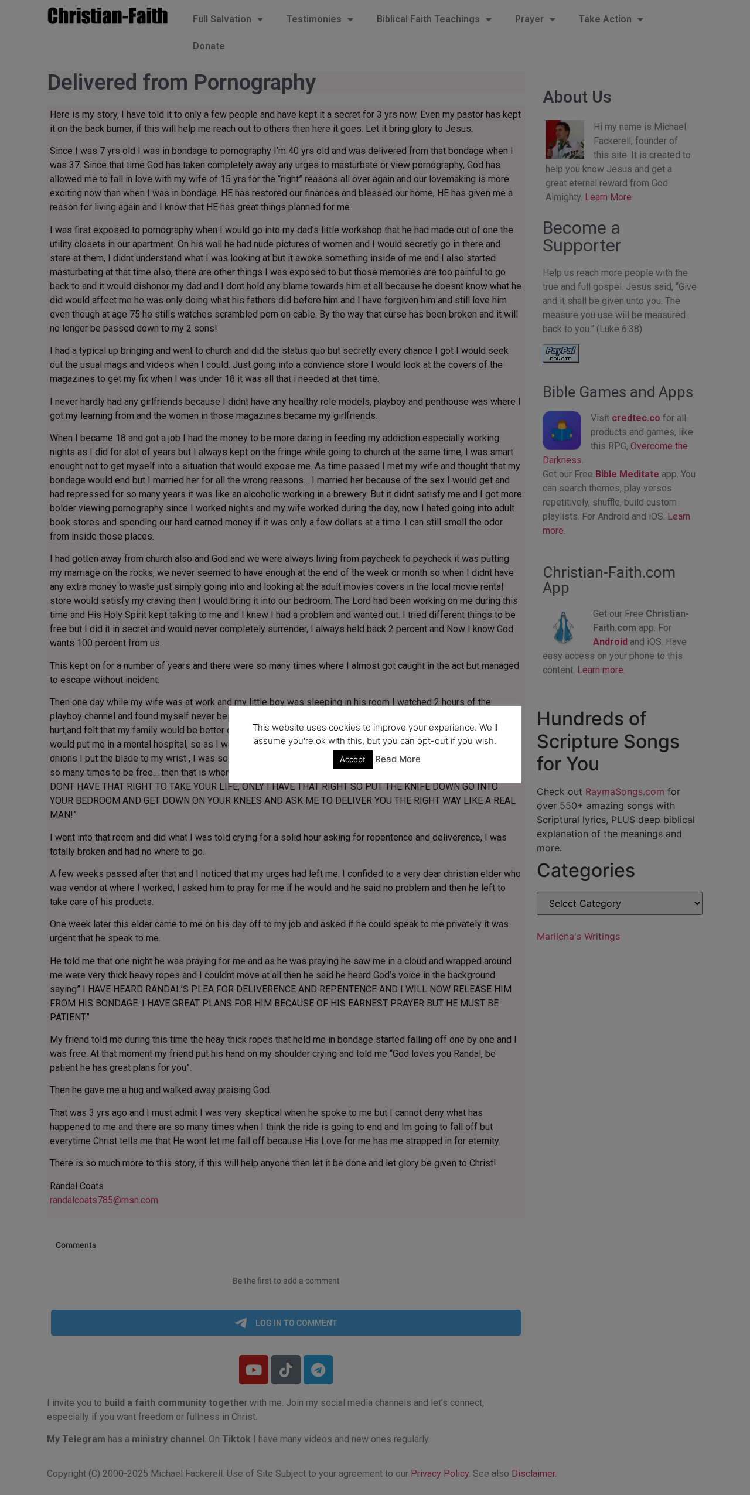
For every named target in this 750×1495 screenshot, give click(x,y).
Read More (398, 758)
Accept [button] (353, 759)
